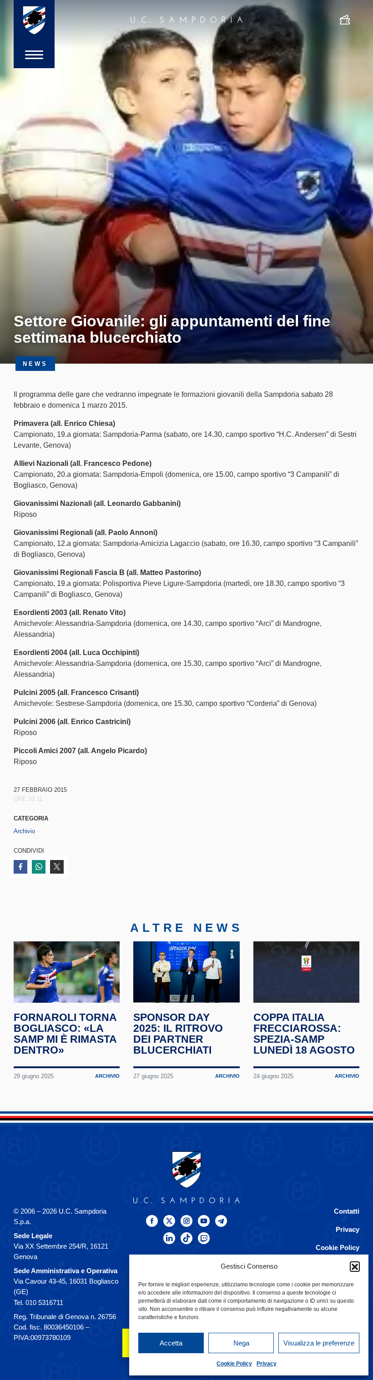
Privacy (267, 1363)
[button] (354, 1266)
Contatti (346, 1211)
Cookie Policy (234, 1363)
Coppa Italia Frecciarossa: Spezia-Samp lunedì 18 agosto (304, 1033)
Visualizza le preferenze (318, 1343)
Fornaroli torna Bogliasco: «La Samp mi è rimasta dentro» (65, 1033)
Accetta (171, 1343)
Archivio (24, 831)
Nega (241, 1343)
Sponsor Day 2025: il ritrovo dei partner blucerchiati (178, 1033)
